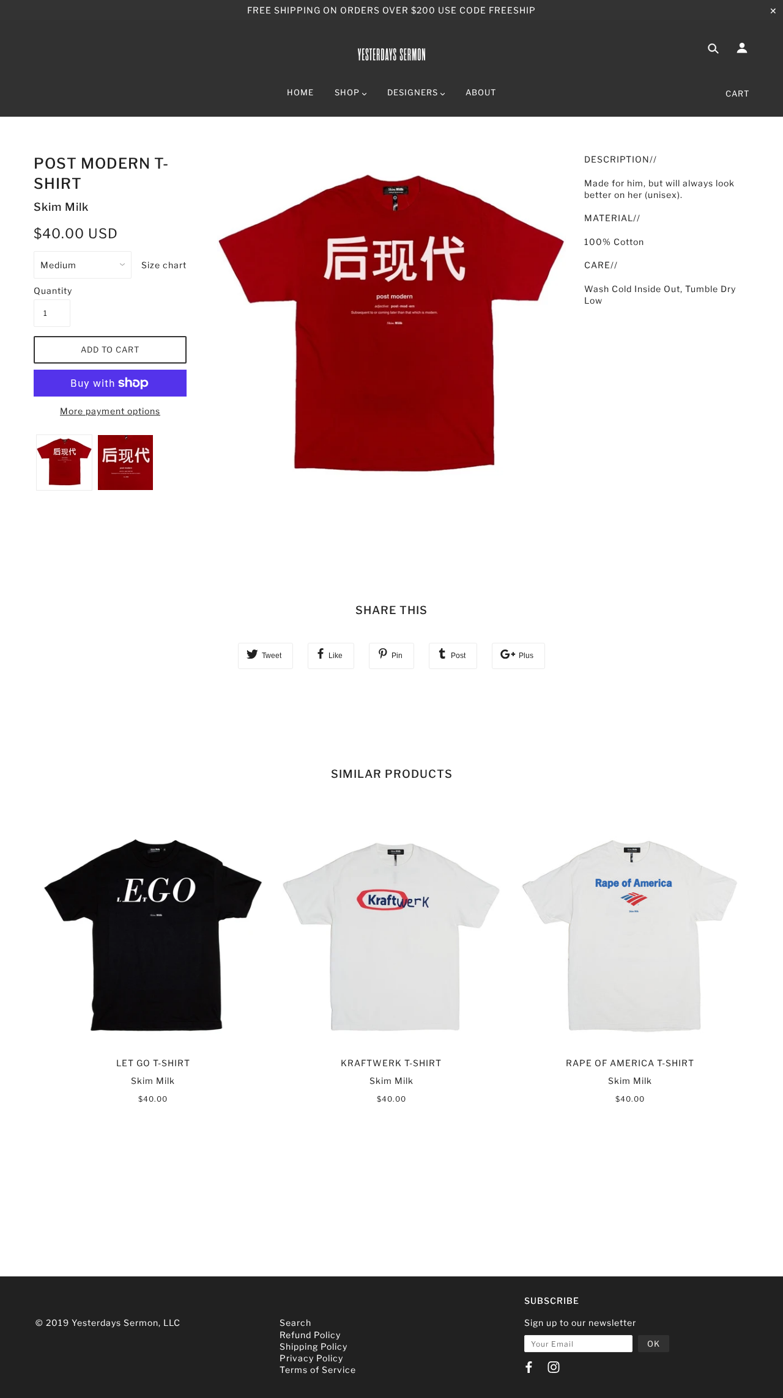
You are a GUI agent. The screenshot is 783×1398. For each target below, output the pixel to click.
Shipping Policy (313, 1346)
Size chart (164, 265)
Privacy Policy (311, 1358)
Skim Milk (61, 206)
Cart (737, 93)
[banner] (391, 52)
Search (295, 1322)
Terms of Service (318, 1369)
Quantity (52, 290)
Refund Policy (310, 1335)
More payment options (110, 411)
